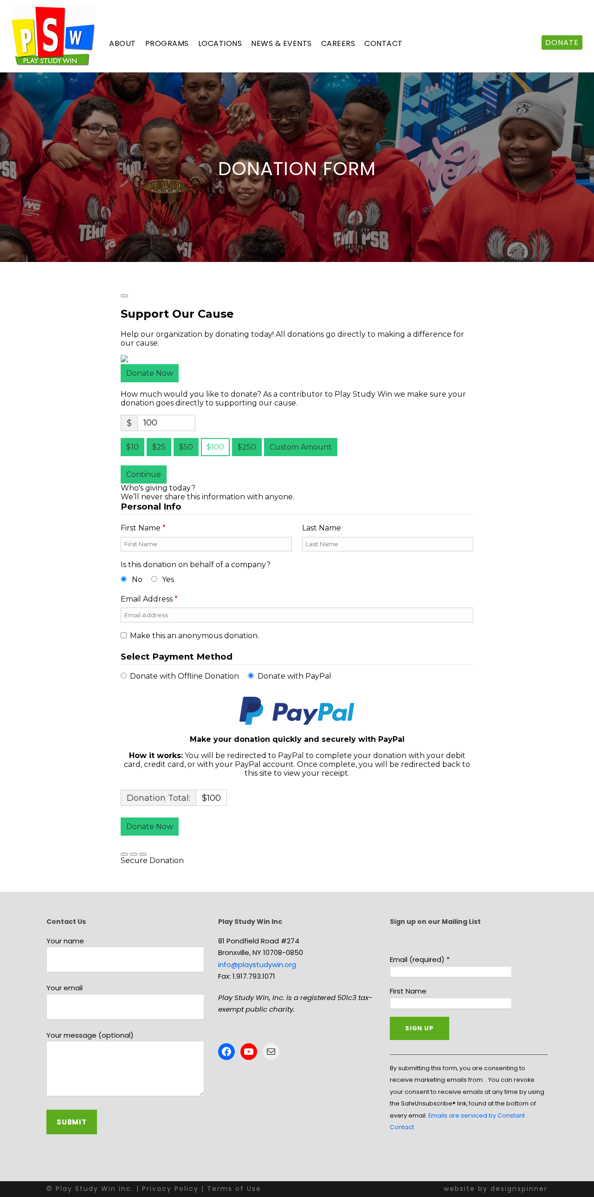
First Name (408, 991)
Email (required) (420, 959)
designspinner (519, 1188)
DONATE (562, 42)
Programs (167, 43)
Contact (383, 43)
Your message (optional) (90, 1035)
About (122, 43)
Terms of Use (234, 1188)
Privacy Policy (170, 1188)
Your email (64, 988)
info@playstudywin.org (257, 964)
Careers (338, 43)
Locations (220, 43)
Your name (65, 941)
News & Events (281, 43)
